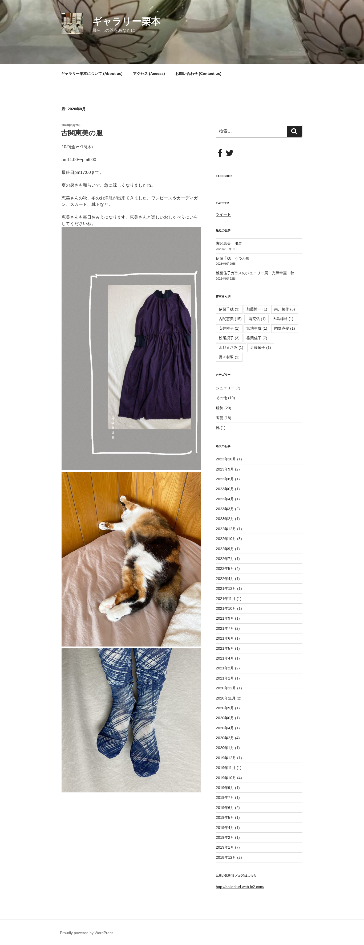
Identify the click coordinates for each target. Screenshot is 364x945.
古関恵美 (230, 319)
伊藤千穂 (229, 309)
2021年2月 (225, 668)
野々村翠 (229, 357)
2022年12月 (226, 529)
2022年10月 (226, 539)
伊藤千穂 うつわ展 (232, 258)
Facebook (224, 176)
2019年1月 (225, 847)
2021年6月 (225, 638)
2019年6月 (225, 807)
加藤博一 (256, 309)
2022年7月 (225, 559)
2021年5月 (225, 648)
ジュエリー (225, 388)
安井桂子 (229, 328)
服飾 (219, 408)
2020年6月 (225, 718)
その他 (221, 398)
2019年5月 (225, 817)
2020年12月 (226, 688)
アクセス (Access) (149, 73)
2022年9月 (225, 549)
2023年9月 (225, 469)
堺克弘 (257, 319)
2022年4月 (225, 578)
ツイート (223, 214)
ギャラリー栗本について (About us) (92, 73)
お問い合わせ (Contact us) (198, 73)
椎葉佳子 (256, 338)
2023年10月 (226, 459)
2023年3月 (225, 509)
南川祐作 (284, 309)
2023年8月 (225, 479)
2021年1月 (225, 678)
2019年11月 (226, 768)
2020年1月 (225, 748)
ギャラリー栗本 (126, 21)
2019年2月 (225, 837)
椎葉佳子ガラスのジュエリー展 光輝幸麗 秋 (255, 273)
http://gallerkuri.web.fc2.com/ (240, 887)
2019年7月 (225, 797)
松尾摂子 (229, 338)
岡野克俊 (284, 328)
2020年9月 (225, 708)
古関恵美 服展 (229, 243)
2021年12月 (226, 588)
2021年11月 (226, 598)
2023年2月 (225, 519)
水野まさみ (231, 347)
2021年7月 (225, 628)
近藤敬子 (260, 347)
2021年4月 (225, 658)
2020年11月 (226, 698)
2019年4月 (225, 827)
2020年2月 (225, 738)
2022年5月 (225, 568)
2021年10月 (226, 608)
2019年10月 (226, 778)
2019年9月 (225, 788)
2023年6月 (225, 489)
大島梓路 (283, 319)
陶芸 (219, 418)
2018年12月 (226, 857)
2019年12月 (226, 758)
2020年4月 (225, 728)
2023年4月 (225, 499)
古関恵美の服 (82, 133)
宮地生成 (256, 328)
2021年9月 (225, 618)
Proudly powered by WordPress (86, 933)
